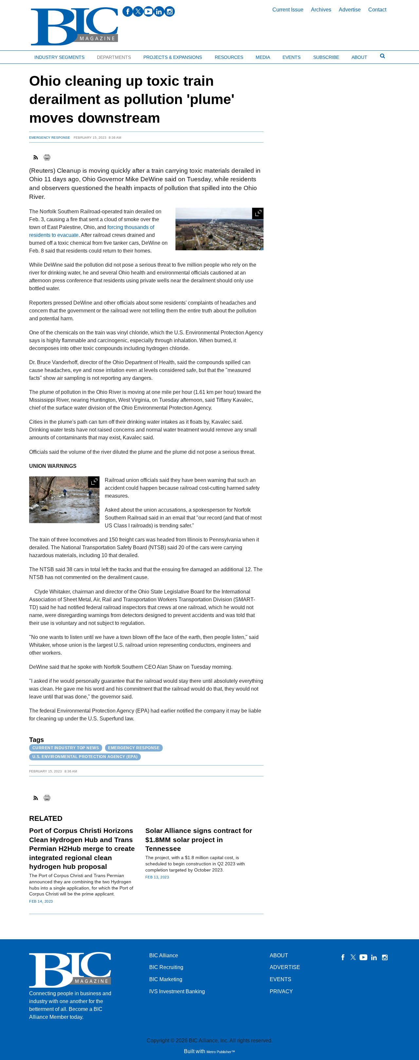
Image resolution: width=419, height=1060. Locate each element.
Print (47, 157)
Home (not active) (19, 56)
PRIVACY (281, 991)
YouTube (363, 957)
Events (291, 57)
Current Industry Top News (65, 748)
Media (263, 57)
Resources (229, 57)
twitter (138, 11)
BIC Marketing (165, 979)
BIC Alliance (163, 955)
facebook (127, 11)
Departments (114, 57)
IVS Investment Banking (177, 991)
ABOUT (279, 955)
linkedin (159, 11)
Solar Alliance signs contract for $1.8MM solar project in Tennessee (198, 839)
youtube (148, 11)
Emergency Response (49, 137)
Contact (377, 9)
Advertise (350, 9)
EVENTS (280, 979)
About (359, 57)
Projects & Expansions (172, 57)
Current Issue (287, 9)
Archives (321, 9)
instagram (169, 11)
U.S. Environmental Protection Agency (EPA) (85, 756)
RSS (36, 157)
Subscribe (326, 57)
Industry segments (59, 57)
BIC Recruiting (166, 967)
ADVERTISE (285, 967)
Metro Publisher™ (221, 1052)
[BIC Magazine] (74, 26)
